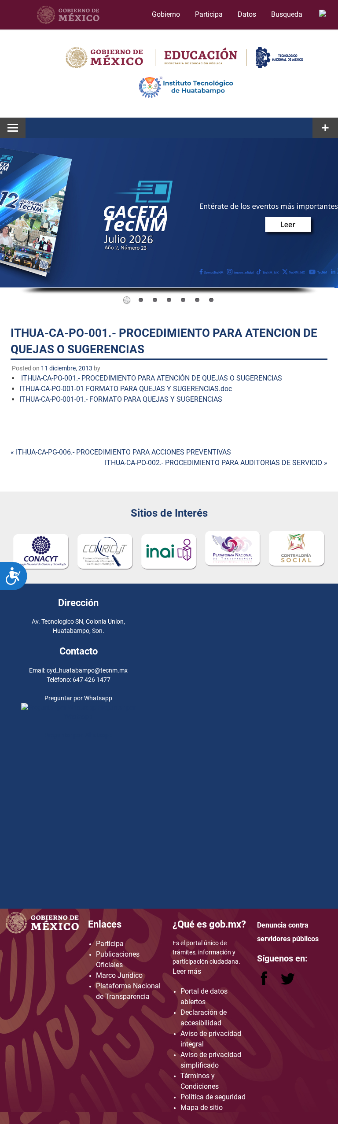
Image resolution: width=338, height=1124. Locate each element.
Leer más (187, 971)
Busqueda (287, 14)
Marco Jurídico (119, 975)
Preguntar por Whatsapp (78, 735)
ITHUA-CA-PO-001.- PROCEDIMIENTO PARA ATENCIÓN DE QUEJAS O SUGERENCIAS (151, 378)
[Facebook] (265, 983)
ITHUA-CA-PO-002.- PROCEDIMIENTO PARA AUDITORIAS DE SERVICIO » (216, 462)
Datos (247, 14)
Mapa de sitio (201, 1107)
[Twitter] (288, 983)
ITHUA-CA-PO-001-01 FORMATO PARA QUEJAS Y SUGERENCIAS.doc (125, 389)
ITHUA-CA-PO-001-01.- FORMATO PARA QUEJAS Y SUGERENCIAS (120, 399)
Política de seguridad (213, 1097)
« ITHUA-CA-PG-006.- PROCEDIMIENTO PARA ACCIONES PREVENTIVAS (121, 452)
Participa (209, 14)
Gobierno (166, 14)
